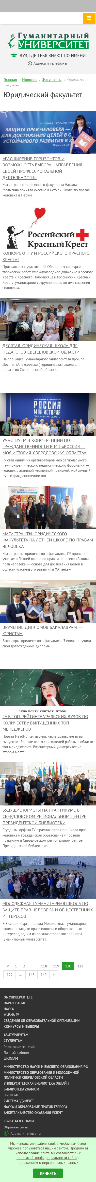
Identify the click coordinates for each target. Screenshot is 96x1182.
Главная (10, 79)
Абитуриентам (16, 1035)
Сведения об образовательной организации (42, 1021)
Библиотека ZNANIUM (21, 1089)
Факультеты (52, 79)
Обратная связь (16, 1127)
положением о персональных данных (48, 1162)
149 (44, 974)
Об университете (18, 997)
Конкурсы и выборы (21, 1026)
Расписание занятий (19, 1046)
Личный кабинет (16, 1052)
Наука (9, 1009)
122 (10, 974)
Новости (29, 79)
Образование (15, 1003)
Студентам (13, 1041)
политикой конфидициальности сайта (46, 1157)
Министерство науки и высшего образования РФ (46, 1067)
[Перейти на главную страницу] (48, 40)
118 (44, 966)
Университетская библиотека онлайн (36, 1083)
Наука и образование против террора (35, 1107)
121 (80, 966)
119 (56, 966)
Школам (11, 1058)
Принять (48, 1173)
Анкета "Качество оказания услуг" (33, 1113)
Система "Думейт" (19, 1101)
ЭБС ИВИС (11, 1095)
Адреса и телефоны (26, 1133)
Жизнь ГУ (11, 1015)
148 (31, 974)
